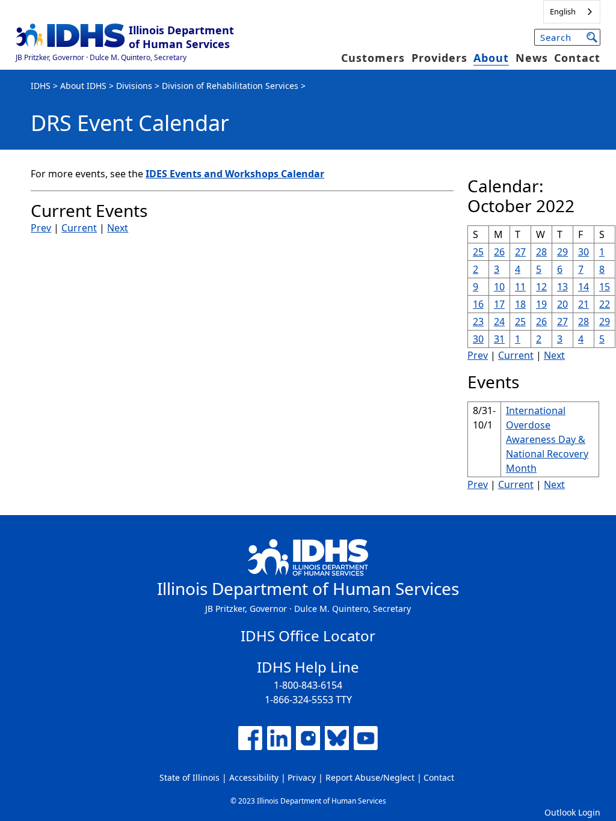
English (563, 11)
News (532, 57)
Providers (439, 57)
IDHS (41, 85)
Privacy (302, 777)
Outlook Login (572, 812)
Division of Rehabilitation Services (230, 85)
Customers (373, 57)
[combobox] (571, 11)
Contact (577, 57)
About (491, 57)
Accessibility (254, 777)
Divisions (134, 85)
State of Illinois (189, 777)
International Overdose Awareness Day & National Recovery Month (547, 439)
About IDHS (83, 85)
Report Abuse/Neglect (369, 777)
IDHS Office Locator (308, 636)
